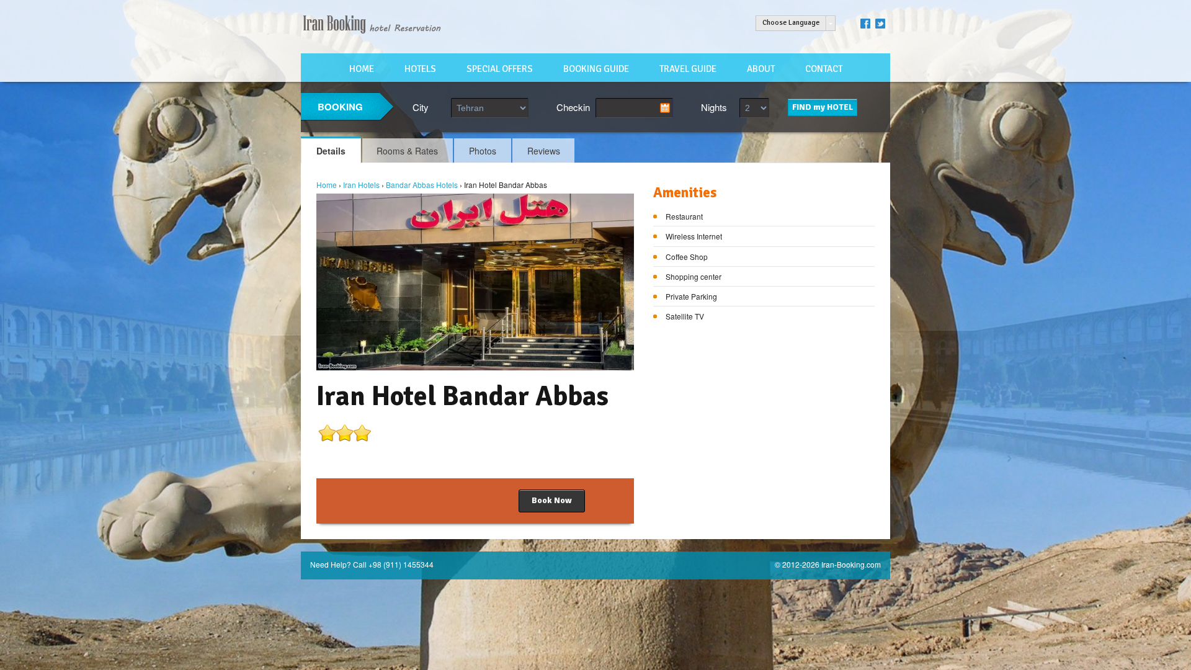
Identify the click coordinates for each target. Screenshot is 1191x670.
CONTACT (823, 68)
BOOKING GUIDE (596, 68)
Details (331, 151)
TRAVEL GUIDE (687, 68)
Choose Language (790, 22)
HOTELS (420, 68)
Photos (482, 151)
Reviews (543, 151)
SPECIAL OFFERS (499, 68)
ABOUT (761, 68)
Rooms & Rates (407, 151)
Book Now (552, 500)
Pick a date (665, 108)
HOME (361, 68)
